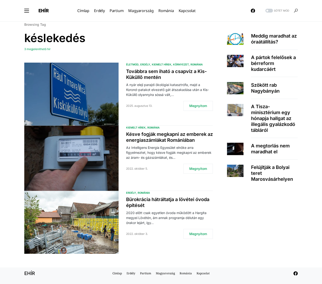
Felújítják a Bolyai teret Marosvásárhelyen (272, 173)
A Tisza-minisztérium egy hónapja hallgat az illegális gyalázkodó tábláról (273, 118)
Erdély (145, 64)
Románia (196, 64)
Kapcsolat (203, 273)
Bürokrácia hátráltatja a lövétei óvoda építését (167, 202)
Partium (145, 273)
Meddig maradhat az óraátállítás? (274, 39)
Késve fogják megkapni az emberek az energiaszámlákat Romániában (169, 137)
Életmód (132, 64)
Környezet (181, 64)
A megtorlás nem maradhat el (270, 149)
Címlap (117, 273)
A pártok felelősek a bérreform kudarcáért (273, 63)
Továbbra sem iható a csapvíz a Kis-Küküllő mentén (166, 74)
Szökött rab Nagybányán (265, 88)
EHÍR (43, 10)
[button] (26, 11)
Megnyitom (198, 106)
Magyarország (165, 273)
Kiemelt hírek (161, 64)
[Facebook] (253, 11)
